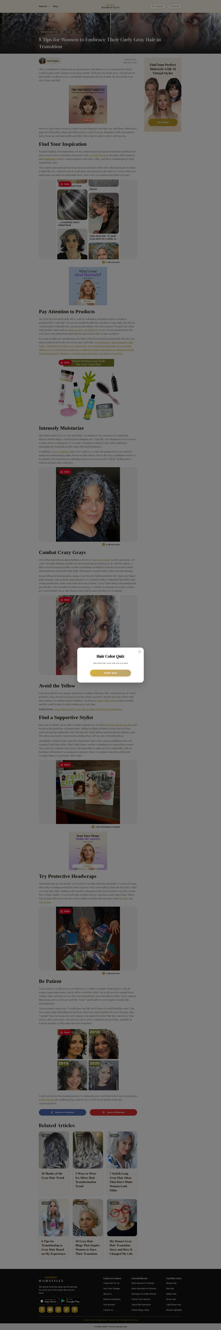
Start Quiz (110, 673)
